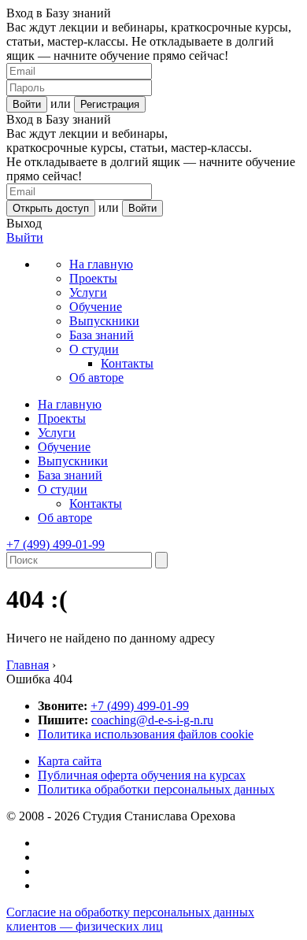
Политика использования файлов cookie (145, 734)
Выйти (24, 237)
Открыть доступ (51, 208)
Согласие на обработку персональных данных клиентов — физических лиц (130, 919)
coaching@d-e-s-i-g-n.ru (152, 720)
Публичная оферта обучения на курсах (142, 775)
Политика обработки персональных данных (156, 789)
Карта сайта (70, 761)
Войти (27, 104)
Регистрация (109, 104)
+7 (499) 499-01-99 (55, 544)
